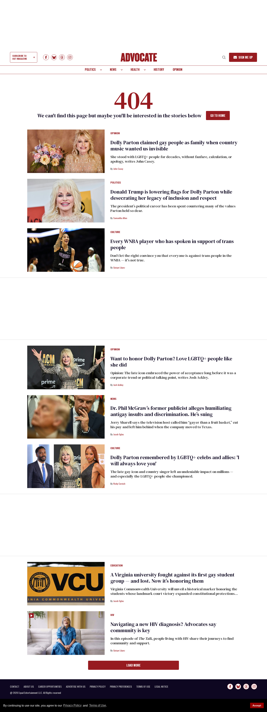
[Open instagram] (70, 57)
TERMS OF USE (143, 686)
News (113, 69)
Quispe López (119, 267)
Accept (256, 705)
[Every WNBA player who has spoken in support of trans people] (66, 250)
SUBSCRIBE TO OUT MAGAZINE (19, 57)
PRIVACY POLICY (98, 686)
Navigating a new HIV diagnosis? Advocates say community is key (163, 627)
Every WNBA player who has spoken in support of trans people (172, 244)
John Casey (118, 168)
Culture (115, 232)
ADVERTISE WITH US (75, 686)
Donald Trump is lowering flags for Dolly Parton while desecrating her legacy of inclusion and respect (171, 194)
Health (135, 69)
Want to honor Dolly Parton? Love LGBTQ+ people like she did (171, 361)
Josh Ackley (118, 384)
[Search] (224, 57)
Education (116, 565)
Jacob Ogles (118, 434)
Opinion (177, 69)
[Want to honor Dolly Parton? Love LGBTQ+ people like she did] (66, 367)
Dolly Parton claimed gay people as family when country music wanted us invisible (173, 145)
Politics (90, 69)
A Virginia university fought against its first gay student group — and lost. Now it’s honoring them (172, 577)
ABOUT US (29, 686)
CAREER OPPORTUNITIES (50, 686)
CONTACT (14, 686)
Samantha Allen (120, 218)
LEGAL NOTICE (161, 686)
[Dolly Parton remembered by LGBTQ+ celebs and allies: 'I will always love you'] (66, 466)
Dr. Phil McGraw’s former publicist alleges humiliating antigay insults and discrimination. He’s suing (170, 411)
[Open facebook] (46, 57)
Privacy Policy (72, 705)
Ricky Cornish (119, 483)
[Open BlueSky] (54, 57)
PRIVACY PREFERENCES (121, 686)
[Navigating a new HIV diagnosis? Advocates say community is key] (66, 633)
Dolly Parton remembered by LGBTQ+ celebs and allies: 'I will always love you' (174, 460)
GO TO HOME (217, 115)
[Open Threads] (62, 57)
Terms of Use (97, 705)
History (159, 69)
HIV (112, 615)
